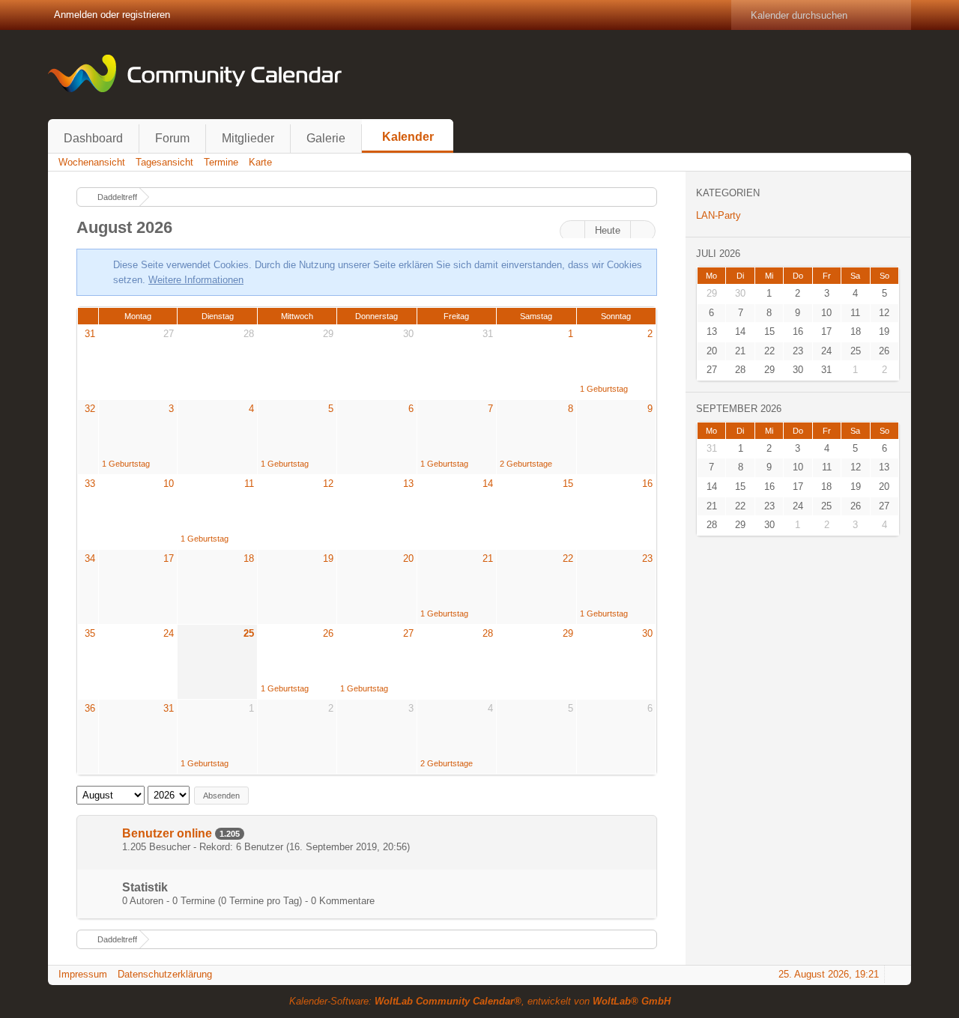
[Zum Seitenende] (895, 162)
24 (168, 633)
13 (408, 483)
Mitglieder (248, 138)
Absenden (221, 795)
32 (90, 408)
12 (328, 483)
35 (90, 633)
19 (328, 558)
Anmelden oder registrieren (112, 14)
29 (328, 333)
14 (487, 483)
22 (568, 558)
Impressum (82, 974)
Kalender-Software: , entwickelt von (480, 1001)
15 (568, 483)
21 (487, 558)
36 (90, 708)
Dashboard (93, 138)
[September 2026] (643, 231)
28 (248, 333)
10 (168, 483)
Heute (607, 230)
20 (408, 558)
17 (168, 558)
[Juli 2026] (572, 231)
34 (90, 558)
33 (90, 483)
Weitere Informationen (195, 279)
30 (408, 333)
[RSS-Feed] (853, 162)
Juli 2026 (718, 253)
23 (647, 558)
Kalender (408, 136)
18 (248, 558)
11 (249, 483)
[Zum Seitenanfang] (895, 974)
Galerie (325, 138)
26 (328, 633)
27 (168, 333)
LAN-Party (718, 215)
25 (248, 633)
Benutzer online (167, 833)
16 (647, 483)
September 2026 (738, 408)
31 (90, 333)
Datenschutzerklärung (165, 974)
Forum (172, 138)
